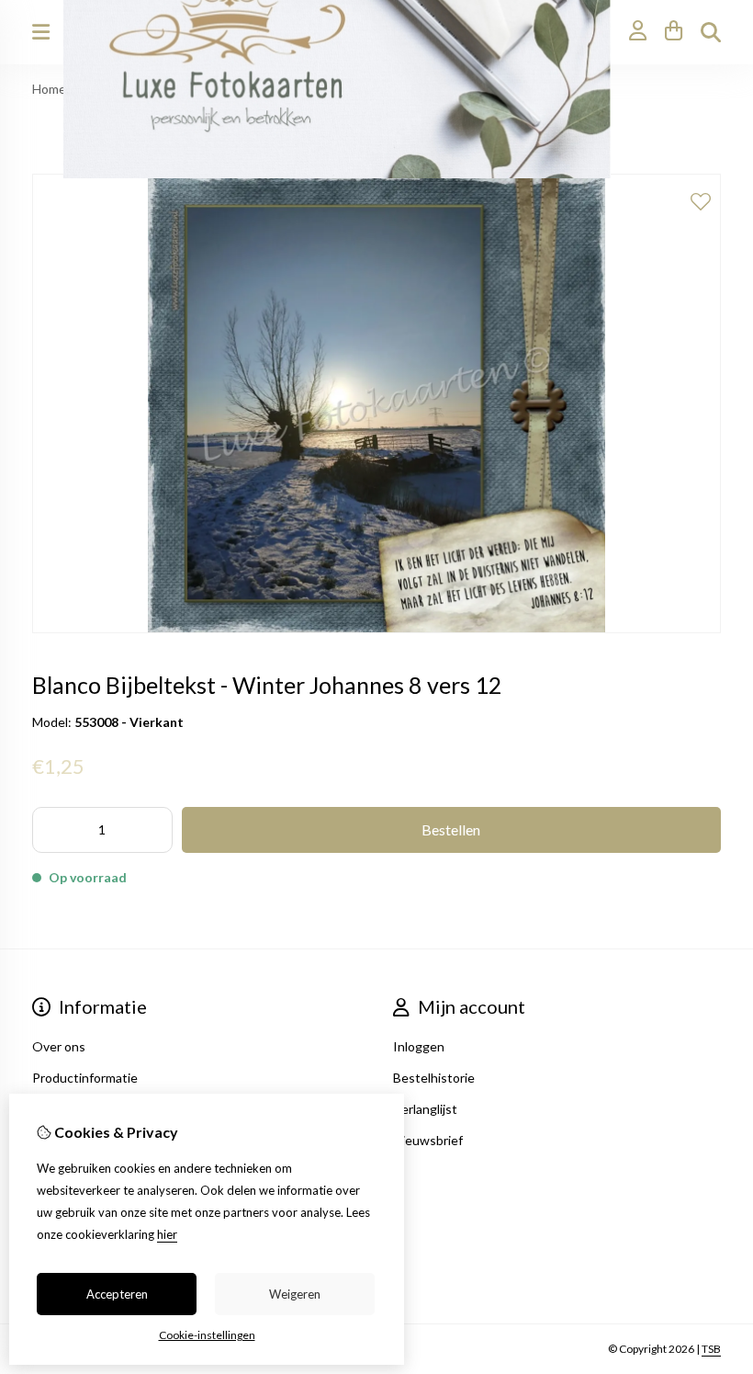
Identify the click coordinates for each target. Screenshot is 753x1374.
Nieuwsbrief (428, 1140)
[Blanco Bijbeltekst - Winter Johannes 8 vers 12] (376, 628)
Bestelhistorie (434, 1077)
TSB (711, 1349)
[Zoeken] (711, 32)
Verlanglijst (425, 1109)
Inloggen (418, 1046)
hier (167, 1234)
